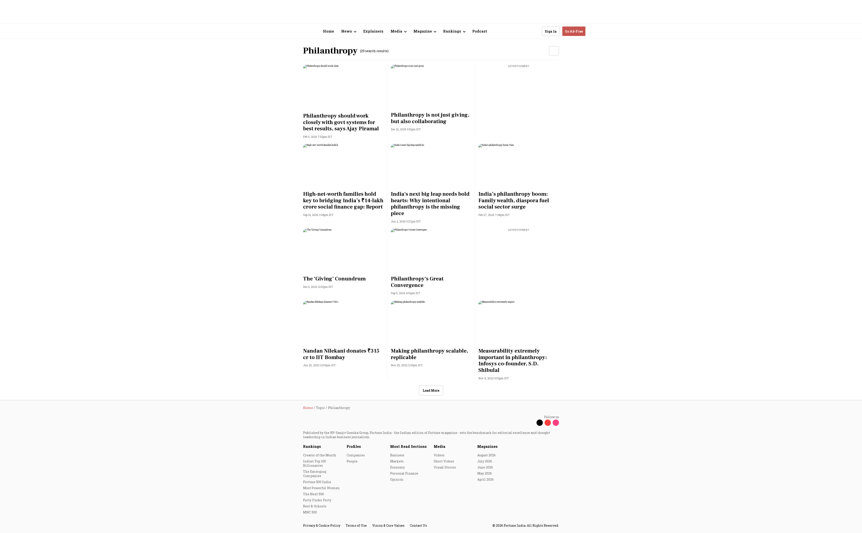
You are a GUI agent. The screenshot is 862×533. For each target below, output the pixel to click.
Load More (431, 390)
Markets (397, 461)
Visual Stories (445, 467)
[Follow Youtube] (548, 423)
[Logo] (300, 31)
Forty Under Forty (317, 500)
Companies (356, 455)
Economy (397, 467)
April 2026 (485, 479)
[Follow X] (540, 423)
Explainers (373, 31)
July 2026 (484, 461)
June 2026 (485, 467)
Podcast (479, 31)
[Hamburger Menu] (279, 31)
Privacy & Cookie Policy (321, 525)
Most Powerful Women (321, 488)
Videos (439, 455)
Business (397, 455)
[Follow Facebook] (531, 423)
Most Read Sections (408, 446)
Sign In (551, 31)
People (352, 461)
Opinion (396, 479)
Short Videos (444, 461)
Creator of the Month (319, 455)
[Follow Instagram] (556, 423)
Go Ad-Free (574, 31)
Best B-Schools (314, 506)
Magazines (487, 446)
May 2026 (484, 473)
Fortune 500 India (317, 482)
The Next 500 (313, 494)
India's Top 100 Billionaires (314, 463)
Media (439, 446)
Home (328, 31)
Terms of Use (356, 525)
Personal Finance (404, 473)
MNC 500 (310, 512)
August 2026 (486, 455)
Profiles (354, 446)
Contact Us (418, 525)
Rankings (312, 446)
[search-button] (535, 31)
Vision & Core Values (388, 525)
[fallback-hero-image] (343, 87)
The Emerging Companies (314, 473)
